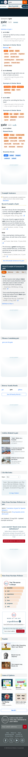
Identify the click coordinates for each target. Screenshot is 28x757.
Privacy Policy (9, 736)
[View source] (24, 216)
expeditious (13, 621)
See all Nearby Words (13, 394)
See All (13, 710)
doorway (10, 272)
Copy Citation (15, 493)
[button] (14, 6)
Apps (19, 732)
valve (17, 272)
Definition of (6, 29)
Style (3, 477)
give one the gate (7, 342)
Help (7, 732)
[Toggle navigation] (2, 2)
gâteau (20, 390)
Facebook (5, 740)
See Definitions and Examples (13, 624)
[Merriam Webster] (14, 615)
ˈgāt (3, 25)
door (4, 272)
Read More (6, 200)
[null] (20, 621)
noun (15, 22)
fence (23, 272)
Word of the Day (14, 618)
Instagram (22, 740)
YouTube (16, 740)
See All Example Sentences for (13, 261)
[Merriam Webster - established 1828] (5, 2)
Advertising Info (9, 734)
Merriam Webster (5, 720)
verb (14, 125)
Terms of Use (19, 736)
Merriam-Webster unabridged (14, 541)
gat (3, 390)
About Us (13, 732)
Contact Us (19, 734)
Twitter (11, 740)
